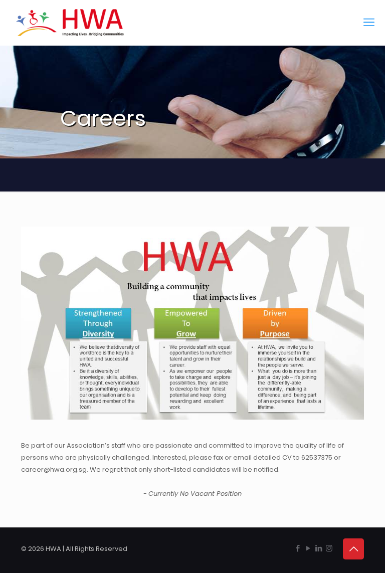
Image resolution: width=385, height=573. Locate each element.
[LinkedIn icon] (318, 548)
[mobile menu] (368, 22)
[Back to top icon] (353, 548)
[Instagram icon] (329, 548)
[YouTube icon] (308, 548)
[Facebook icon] (297, 548)
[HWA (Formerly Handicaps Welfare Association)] (70, 22)
